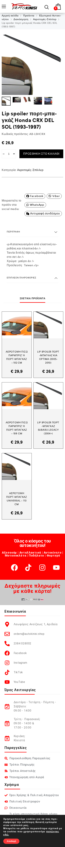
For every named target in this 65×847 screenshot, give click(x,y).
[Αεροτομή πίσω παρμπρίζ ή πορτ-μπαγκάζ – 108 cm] (17, 395)
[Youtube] (56, 568)
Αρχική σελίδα (10, 15)
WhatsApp (37, 205)
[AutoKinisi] (24, 6)
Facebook (36, 196)
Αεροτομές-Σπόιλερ (45, 19)
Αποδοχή (11, 841)
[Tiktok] (28, 568)
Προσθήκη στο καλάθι (41, 154)
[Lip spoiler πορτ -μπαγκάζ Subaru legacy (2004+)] (48, 395)
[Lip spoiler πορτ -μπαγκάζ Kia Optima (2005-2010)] (48, 325)
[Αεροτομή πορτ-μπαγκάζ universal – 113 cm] (17, 466)
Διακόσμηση (21, 19)
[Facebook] (14, 568)
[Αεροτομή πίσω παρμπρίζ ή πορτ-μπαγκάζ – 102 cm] (17, 325)
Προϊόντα (28, 15)
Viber (56, 196)
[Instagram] (42, 568)
